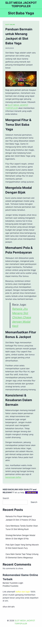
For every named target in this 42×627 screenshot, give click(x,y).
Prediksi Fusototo (10, 586)
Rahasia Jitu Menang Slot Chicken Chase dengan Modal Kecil (21, 317)
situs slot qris (9, 607)
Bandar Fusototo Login (13, 583)
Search (6, 498)
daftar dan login (23, 592)
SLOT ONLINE (10, 24)
